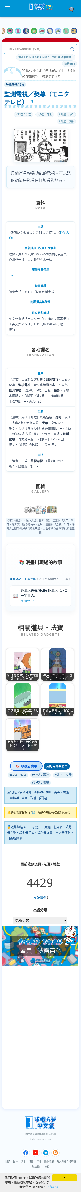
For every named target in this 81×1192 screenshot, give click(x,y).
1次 (11, 276)
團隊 (15, 1161)
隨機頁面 (69, 63)
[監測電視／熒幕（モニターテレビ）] (29, 509)
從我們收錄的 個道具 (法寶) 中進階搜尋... (45, 57)
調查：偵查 (24, 114)
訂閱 (31, 1161)
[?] (31, 101)
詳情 (43, 798)
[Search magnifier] (72, 49)
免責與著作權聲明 (66, 1161)
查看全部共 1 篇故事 (23, 579)
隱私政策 (49, 1161)
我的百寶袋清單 (56, 766)
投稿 (46, 1166)
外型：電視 (45, 114)
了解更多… (54, 1187)
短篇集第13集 (51, 76)
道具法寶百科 (54, 70)
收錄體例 (40, 897)
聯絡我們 (36, 1166)
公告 (23, 1161)
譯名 (39, 1161)
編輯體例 (16, 838)
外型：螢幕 (67, 121)
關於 (7, 1161)
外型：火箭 (67, 114)
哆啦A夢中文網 (32, 70)
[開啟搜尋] (73, 9)
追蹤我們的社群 (21, 812)
